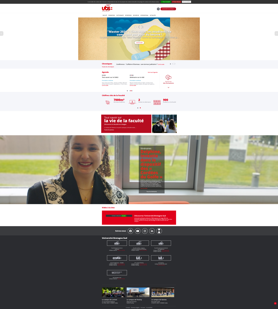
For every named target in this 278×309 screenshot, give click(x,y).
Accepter (124, 215)
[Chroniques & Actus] (159, 231)
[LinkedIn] (152, 231)
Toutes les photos (109, 130)
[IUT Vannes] (161, 258)
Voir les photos (159, 129)
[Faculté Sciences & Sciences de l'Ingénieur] (161, 243)
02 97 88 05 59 (121, 263)
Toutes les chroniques (108, 66)
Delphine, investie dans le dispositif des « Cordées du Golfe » (152, 164)
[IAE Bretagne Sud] (117, 272)
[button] (129, 90)
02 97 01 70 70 (165, 251)
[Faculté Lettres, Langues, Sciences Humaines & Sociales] (139, 243)
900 (165, 100)
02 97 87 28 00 (143, 263)
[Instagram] (145, 231)
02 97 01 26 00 (121, 250)
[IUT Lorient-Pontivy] (139, 258)
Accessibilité (149, 307)
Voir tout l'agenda (153, 72)
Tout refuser (176, 2)
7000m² (119, 100)
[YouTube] (137, 231)
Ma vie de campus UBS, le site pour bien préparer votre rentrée (138, 64)
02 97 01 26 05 (121, 278)
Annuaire (143, 307)
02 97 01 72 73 (121, 265)
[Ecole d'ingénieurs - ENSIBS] (117, 258)
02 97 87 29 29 (143, 250)
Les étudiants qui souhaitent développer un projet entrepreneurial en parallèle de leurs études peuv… (137, 85)
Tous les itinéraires (152, 191)
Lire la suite (139, 42)
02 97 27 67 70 (143, 265)
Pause (135, 27)
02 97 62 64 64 (161, 265)
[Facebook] (130, 231)
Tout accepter (166, 2)
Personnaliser (186, 2)
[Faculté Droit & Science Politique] (117, 243)
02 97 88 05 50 (165, 250)
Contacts (128, 307)
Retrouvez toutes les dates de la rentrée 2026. (108, 84)
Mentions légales (135, 307)
